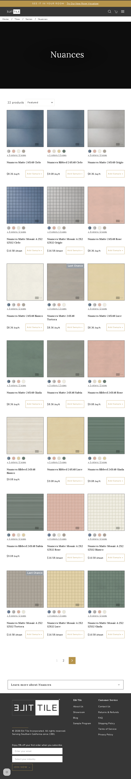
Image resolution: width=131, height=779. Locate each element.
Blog (75, 717)
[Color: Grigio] (9, 151)
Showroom (79, 712)
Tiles (18, 19)
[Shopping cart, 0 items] (116, 11)
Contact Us (104, 706)
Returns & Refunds (108, 712)
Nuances (42, 19)
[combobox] (36, 759)
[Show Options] (59, 759)
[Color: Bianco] (18, 151)
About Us (78, 706)
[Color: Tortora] (23, 151)
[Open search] (109, 11)
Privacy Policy (105, 734)
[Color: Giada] (64, 151)
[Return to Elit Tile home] (13, 11)
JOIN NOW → (22, 767)
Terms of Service (107, 729)
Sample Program (82, 723)
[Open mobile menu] (123, 11)
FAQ (100, 717)
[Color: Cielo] (90, 151)
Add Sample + (34, 174)
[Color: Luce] (59, 151)
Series (29, 19)
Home (6, 19)
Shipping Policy (106, 723)
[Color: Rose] (13, 151)
